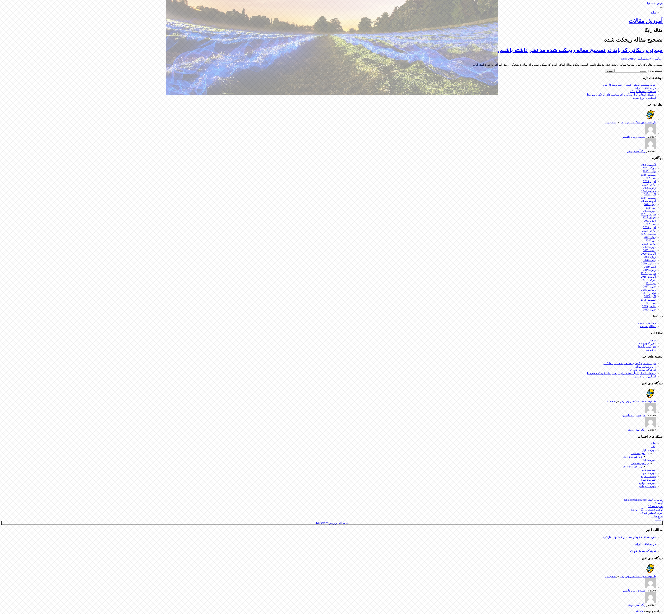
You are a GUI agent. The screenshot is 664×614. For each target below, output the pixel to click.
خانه (653, 12)
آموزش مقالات (646, 21)
